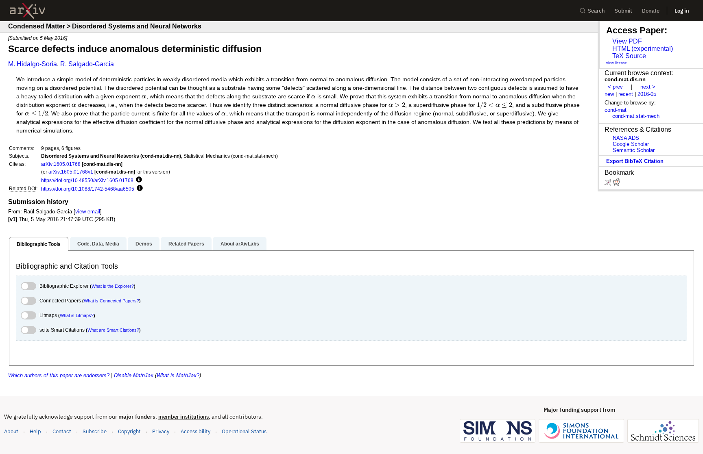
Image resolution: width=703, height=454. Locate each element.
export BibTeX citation (635, 161)
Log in (682, 10)
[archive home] (27, 11)
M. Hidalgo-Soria (32, 64)
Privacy (160, 431)
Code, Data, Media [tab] (98, 244)
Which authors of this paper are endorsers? (58, 375)
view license (616, 63)
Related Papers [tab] (186, 244)
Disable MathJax (133, 375)
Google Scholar (631, 144)
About (11, 431)
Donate (650, 10)
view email (87, 212)
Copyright (129, 431)
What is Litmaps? (77, 315)
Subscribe (95, 431)
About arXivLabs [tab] (240, 244)
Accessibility (195, 431)
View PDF (627, 41)
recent (625, 94)
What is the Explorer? (113, 286)
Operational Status (244, 431)
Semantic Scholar (634, 150)
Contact (61, 431)
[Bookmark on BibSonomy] (609, 184)
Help (35, 431)
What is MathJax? (178, 375)
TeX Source (629, 55)
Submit (623, 10)
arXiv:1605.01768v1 (70, 171)
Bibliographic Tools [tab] (39, 244)
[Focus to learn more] (137, 180)
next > (647, 87)
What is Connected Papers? (111, 300)
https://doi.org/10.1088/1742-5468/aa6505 (87, 188)
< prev (615, 87)
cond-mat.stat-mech (635, 116)
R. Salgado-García (87, 64)
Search (596, 10)
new (609, 94)
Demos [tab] (143, 244)
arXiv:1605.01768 (61, 164)
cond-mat (616, 110)
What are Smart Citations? (113, 330)
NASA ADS (626, 138)
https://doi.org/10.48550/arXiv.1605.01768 (87, 180)
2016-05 (647, 94)
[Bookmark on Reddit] (616, 184)
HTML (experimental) (642, 48)
